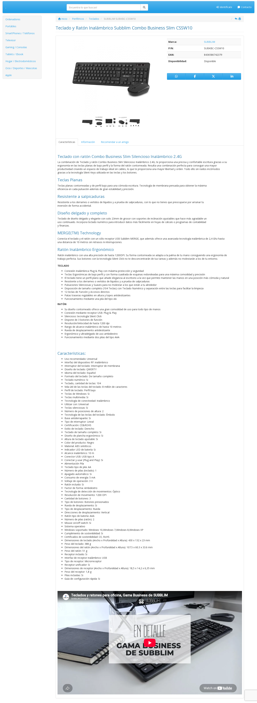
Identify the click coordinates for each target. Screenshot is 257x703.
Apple (8, 75)
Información (88, 142)
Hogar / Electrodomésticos (20, 61)
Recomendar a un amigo (115, 142)
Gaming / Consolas (16, 47)
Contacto (246, 7)
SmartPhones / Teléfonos (20, 33)
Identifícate (225, 7)
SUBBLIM (209, 41)
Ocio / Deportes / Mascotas (21, 68)
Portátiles (10, 26)
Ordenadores (12, 19)
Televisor (10, 40)
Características (67, 142)
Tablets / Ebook (14, 54)
